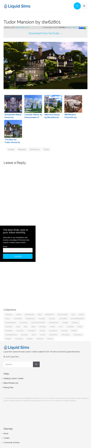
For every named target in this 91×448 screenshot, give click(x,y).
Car (73, 314)
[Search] (36, 364)
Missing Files (8, 387)
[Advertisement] (21, 283)
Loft (61, 327)
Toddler (19, 339)
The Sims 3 (66, 335)
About (6, 433)
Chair (81, 314)
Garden (8, 327)
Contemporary (77, 319)
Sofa (34, 335)
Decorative (53, 323)
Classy (52, 319)
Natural (20, 331)
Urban (29, 339)
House (11, 149)
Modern (8, 331)
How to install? (72, 27)
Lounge (70, 327)
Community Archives (12, 442)
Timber (8, 339)
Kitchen (42, 327)
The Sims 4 (35, 149)
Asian (18, 314)
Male (80, 327)
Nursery (31, 331)
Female (75, 323)
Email (5, 246)
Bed (39, 314)
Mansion (22, 149)
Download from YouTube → (45, 33)
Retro (74, 331)
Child (7, 319)
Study (42, 335)
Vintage (40, 339)
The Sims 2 (53, 335)
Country (23, 323)
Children (18, 319)
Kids (33, 327)
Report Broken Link (22, 27)
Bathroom (29, 314)
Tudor (46, 149)
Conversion (10, 323)
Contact (6, 438)
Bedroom (50, 314)
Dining (65, 323)
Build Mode (62, 314)
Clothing (63, 319)
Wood (49, 339)
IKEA (25, 327)
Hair (18, 327)
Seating (24, 335)
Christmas (30, 319)
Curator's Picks (38, 323)
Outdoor (53, 331)
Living (52, 327)
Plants (64, 331)
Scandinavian (11, 335)
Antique (8, 314)
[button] (77, 6)
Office (42, 331)
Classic (42, 319)
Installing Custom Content (13, 378)
